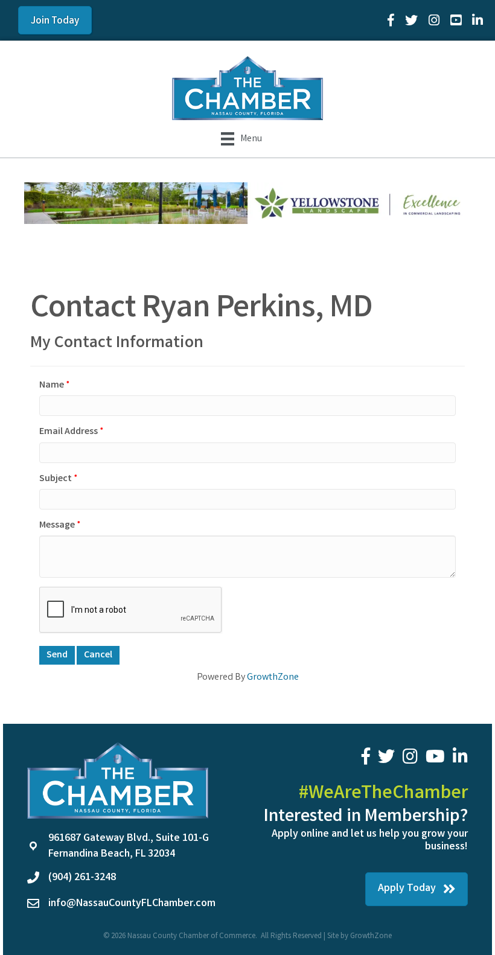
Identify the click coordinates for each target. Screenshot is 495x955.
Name (51, 385)
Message (57, 525)
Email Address (68, 432)
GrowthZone (273, 678)
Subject (55, 479)
